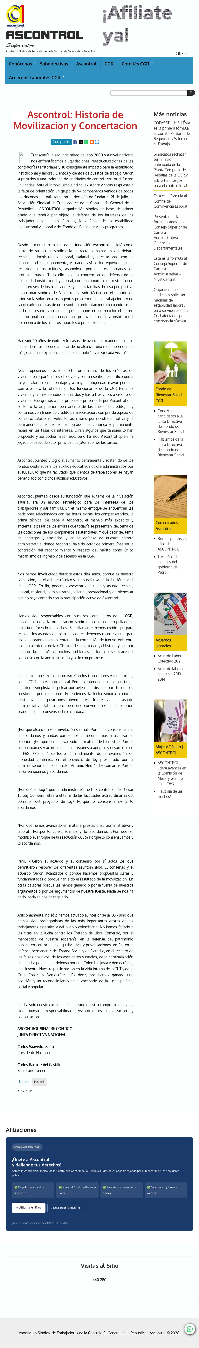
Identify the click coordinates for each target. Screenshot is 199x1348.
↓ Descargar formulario (66, 1207)
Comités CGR (137, 66)
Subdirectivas (54, 63)
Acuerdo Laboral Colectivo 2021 (171, 658)
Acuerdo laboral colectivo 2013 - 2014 (171, 674)
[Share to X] (81, 142)
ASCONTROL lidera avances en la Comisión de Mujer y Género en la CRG (172, 773)
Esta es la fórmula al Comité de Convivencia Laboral (170, 201)
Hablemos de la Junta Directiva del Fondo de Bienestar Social (171, 447)
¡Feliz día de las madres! (170, 794)
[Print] (97, 142)
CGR (109, 63)
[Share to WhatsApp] (86, 142)
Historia (39, 1081)
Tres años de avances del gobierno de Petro (168, 564)
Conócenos (22, 66)
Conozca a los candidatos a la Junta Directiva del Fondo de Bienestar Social (171, 421)
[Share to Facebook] (75, 142)
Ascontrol (86, 63)
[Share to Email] (92, 142)
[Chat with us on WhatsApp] (189, 1329)
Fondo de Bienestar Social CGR (169, 394)
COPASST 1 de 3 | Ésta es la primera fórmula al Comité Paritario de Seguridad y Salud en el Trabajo (172, 133)
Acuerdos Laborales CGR (37, 79)
